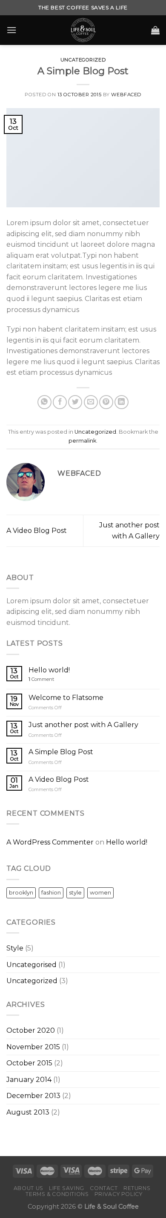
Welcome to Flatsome (66, 698)
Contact (103, 1188)
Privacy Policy (118, 1194)
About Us (28, 1188)
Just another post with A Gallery (83, 725)
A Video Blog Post (36, 531)
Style (14, 948)
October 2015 (29, 1063)
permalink (82, 441)
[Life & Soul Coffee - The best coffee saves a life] (83, 30)
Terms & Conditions (57, 1194)
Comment (41, 679)
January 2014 (29, 1080)
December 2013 (33, 1096)
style (75, 892)
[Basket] (155, 30)
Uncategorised (31, 965)
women (100, 892)
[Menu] (11, 30)
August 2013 (27, 1112)
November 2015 (33, 1047)
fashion (51, 892)
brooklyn (21, 892)
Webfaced (126, 95)
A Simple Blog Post (61, 752)
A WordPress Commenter (50, 842)
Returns (136, 1188)
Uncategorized (83, 60)
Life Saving (66, 1188)
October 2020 (30, 1030)
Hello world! (49, 670)
